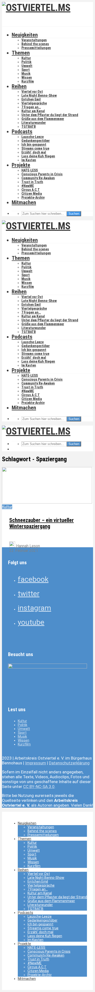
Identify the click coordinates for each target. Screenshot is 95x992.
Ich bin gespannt (33, 144)
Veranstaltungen (34, 40)
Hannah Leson (27, 546)
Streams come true (35, 148)
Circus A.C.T (30, 190)
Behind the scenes (35, 44)
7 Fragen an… (31, 107)
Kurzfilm (27, 81)
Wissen (26, 77)
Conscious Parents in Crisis (42, 174)
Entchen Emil (31, 99)
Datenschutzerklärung (69, 763)
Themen (21, 53)
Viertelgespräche (34, 103)
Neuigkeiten (25, 35)
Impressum (35, 763)
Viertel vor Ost (32, 92)
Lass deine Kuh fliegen (38, 156)
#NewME (27, 186)
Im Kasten (28, 160)
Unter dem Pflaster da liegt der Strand (49, 115)
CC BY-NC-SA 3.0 (39, 786)
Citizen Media (31, 194)
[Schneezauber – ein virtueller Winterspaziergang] (47, 502)
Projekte (21, 165)
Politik (26, 62)
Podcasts (22, 131)
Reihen (19, 86)
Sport (25, 70)
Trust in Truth (32, 182)
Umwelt (26, 66)
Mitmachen (24, 202)
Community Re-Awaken (38, 178)
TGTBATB (28, 126)
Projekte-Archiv (33, 197)
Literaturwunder (33, 123)
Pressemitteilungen (36, 48)
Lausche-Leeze (32, 137)
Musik (25, 74)
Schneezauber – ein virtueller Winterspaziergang (41, 523)
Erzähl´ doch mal (33, 152)
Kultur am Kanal (33, 111)
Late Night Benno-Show (39, 95)
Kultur (26, 58)
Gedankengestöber (35, 141)
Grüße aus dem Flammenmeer (42, 119)
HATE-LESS (29, 170)
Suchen (73, 213)
